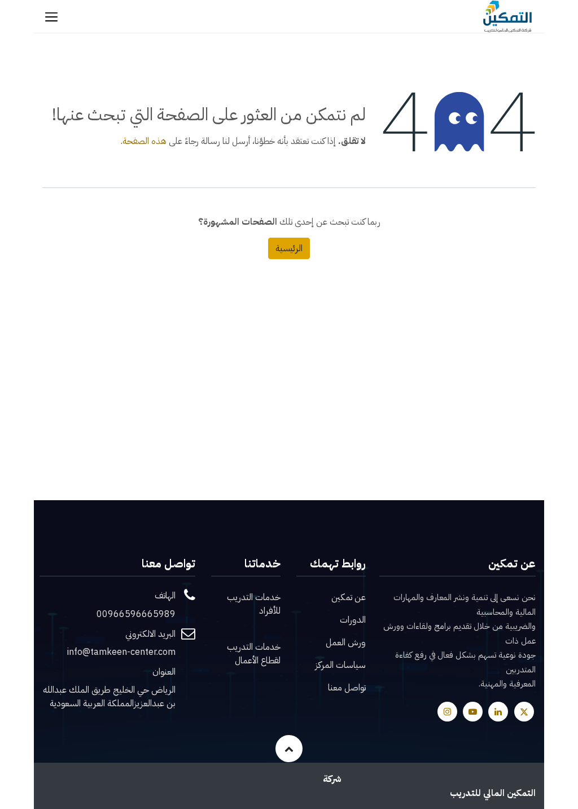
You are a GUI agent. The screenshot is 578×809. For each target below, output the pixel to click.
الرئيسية (289, 248)
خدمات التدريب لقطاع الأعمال (254, 653)
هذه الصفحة (144, 141)
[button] (289, 748)
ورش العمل (346, 642)
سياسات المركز (340, 665)
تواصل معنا (347, 687)
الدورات (353, 620)
